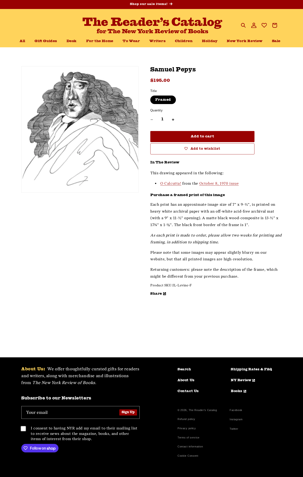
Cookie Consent (188, 455)
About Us (186, 380)
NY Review (241, 380)
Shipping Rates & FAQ (251, 369)
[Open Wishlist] (264, 25)
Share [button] (156, 293)
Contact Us (188, 391)
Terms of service (189, 437)
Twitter (235, 429)
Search (184, 369)
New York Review (245, 41)
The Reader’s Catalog (203, 410)
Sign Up (128, 412)
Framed (163, 99)
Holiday (209, 41)
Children (184, 41)
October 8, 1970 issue (219, 183)
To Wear (131, 41)
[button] (71, 41)
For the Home (99, 41)
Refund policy (186, 419)
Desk (72, 41)
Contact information (190, 446)
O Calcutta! (170, 183)
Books (236, 391)
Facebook (236, 411)
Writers (157, 41)
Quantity (156, 110)
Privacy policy (187, 428)
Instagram (236, 420)
